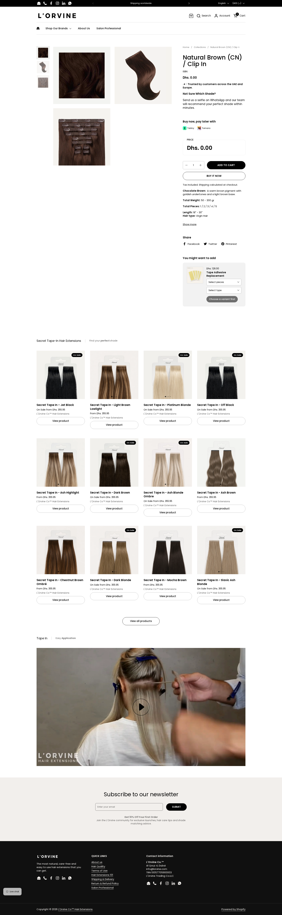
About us (96, 862)
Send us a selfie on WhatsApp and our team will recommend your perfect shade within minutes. (214, 104)
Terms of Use (99, 870)
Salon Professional (102, 887)
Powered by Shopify (233, 909)
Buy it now (214, 176)
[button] (203, 16)
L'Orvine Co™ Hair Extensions (75, 909)
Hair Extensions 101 (102, 875)
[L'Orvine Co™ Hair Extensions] (57, 16)
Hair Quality (98, 866)
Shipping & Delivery (102, 879)
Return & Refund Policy (105, 883)
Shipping (204, 184)
